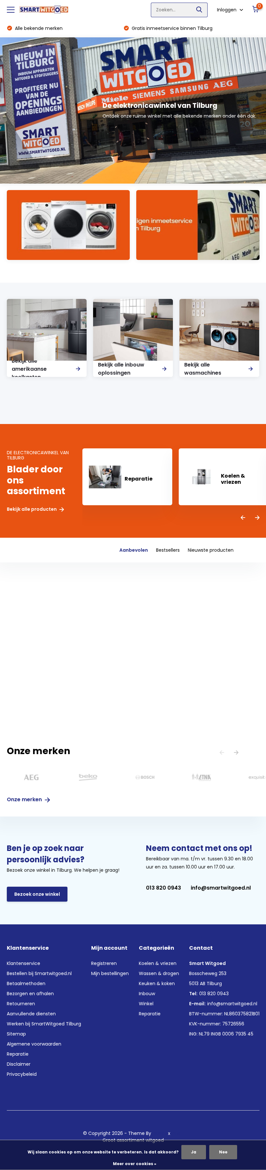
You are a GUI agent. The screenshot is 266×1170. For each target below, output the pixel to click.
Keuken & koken (157, 983)
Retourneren (21, 1003)
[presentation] (243, 518)
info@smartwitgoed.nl (221, 888)
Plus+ (177, 1133)
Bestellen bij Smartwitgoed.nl (39, 973)
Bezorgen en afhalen (30, 993)
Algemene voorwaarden (34, 1044)
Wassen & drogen (159, 973)
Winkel (146, 1003)
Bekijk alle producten (32, 509)
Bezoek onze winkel (37, 894)
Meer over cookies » (134, 1163)
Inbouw (147, 993)
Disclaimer (18, 1064)
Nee (223, 1152)
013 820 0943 (163, 888)
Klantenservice (23, 963)
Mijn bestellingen (110, 973)
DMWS (159, 1133)
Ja (193, 1152)
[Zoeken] (199, 10)
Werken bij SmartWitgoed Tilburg (44, 1024)
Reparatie (18, 1054)
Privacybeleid (22, 1074)
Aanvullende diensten (31, 1013)
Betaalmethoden (26, 983)
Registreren (104, 963)
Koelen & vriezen (157, 963)
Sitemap (16, 1034)
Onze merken (25, 799)
